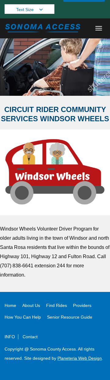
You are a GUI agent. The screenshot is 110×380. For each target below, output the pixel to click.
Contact (30, 336)
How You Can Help (23, 317)
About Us (31, 305)
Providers (82, 305)
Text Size (25, 9)
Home (10, 305)
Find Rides (56, 305)
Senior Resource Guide (69, 317)
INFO (10, 336)
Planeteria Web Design (79, 358)
